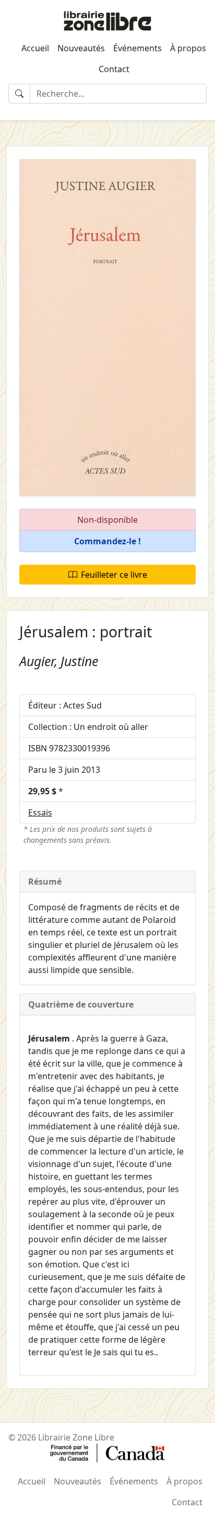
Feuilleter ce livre (114, 574)
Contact (114, 69)
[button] (107, 541)
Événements (137, 48)
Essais (40, 812)
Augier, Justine (58, 661)
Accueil (35, 48)
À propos (188, 48)
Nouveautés (81, 48)
